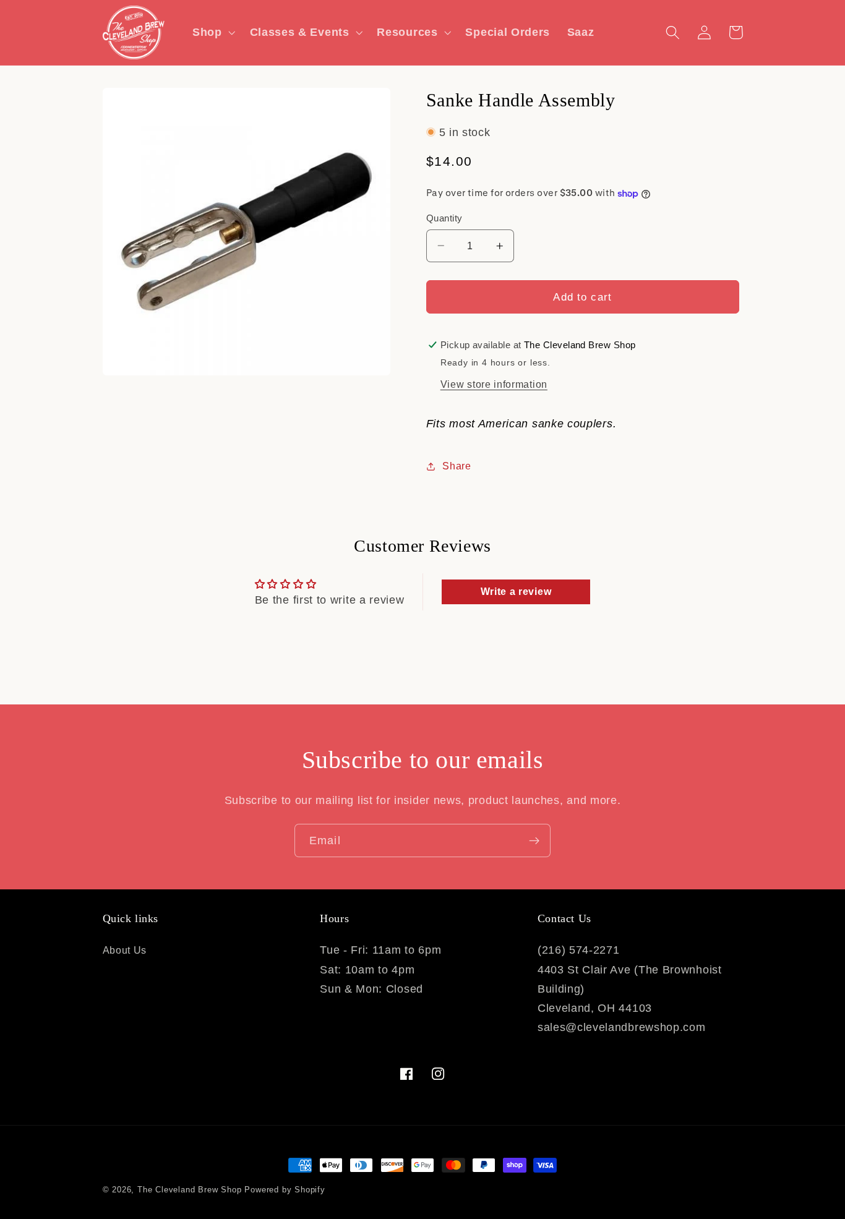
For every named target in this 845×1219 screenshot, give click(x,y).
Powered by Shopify (284, 1190)
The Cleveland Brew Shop (189, 1190)
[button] (212, 32)
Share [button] (456, 465)
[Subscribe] (534, 840)
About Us (125, 950)
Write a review (516, 591)
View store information (493, 384)
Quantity (444, 218)
